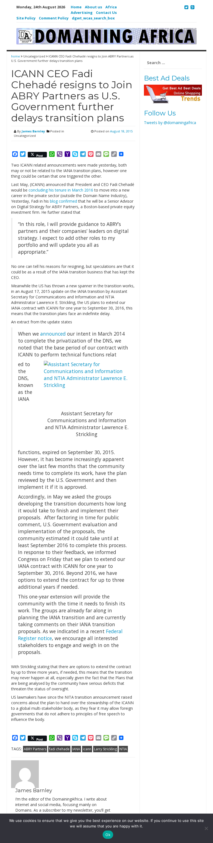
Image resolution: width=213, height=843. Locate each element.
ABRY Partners (35, 749)
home (16, 56)
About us (93, 6)
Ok (107, 834)
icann (87, 749)
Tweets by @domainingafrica (170, 122)
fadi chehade (59, 749)
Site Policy (26, 18)
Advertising (82, 12)
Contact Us (106, 12)
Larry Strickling (105, 749)
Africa (111, 6)
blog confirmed (63, 201)
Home (76, 6)
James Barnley (33, 131)
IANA (76, 749)
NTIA (123, 749)
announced (53, 333)
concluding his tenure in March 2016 (61, 190)
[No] (206, 828)
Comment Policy (54, 18)
